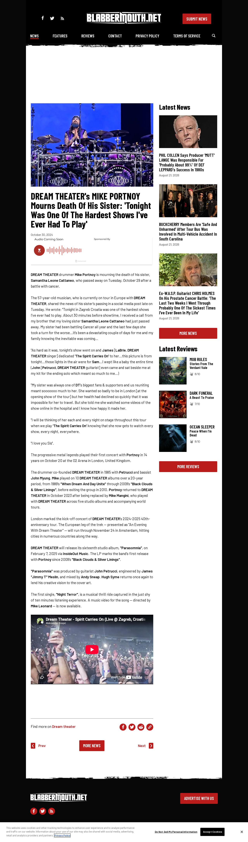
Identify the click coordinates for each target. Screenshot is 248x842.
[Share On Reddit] (140, 727)
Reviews (87, 35)
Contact (115, 35)
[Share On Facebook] (123, 727)
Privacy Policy (147, 35)
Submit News (196, 18)
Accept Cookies (212, 831)
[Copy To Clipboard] (149, 727)
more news (188, 333)
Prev (42, 745)
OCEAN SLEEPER (202, 426)
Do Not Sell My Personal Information (176, 831)
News (34, 35)
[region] (124, 832)
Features (60, 35)
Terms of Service (186, 35)
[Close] (242, 832)
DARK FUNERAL (201, 393)
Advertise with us (199, 798)
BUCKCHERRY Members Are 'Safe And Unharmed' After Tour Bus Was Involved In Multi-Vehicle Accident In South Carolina (188, 231)
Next (142, 745)
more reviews (188, 466)
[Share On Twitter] (131, 727)
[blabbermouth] (124, 22)
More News (92, 745)
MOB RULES (198, 359)
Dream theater (64, 726)
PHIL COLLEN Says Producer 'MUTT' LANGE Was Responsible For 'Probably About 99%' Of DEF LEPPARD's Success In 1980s (187, 162)
